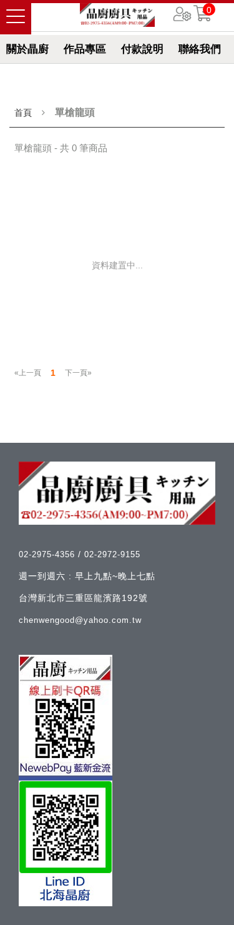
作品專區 (85, 49)
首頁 (23, 113)
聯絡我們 (199, 49)
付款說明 (142, 49)
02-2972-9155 (112, 554)
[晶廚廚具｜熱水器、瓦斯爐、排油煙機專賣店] (117, 15)
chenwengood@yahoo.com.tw (80, 620)
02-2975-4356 (48, 554)
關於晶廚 (27, 49)
